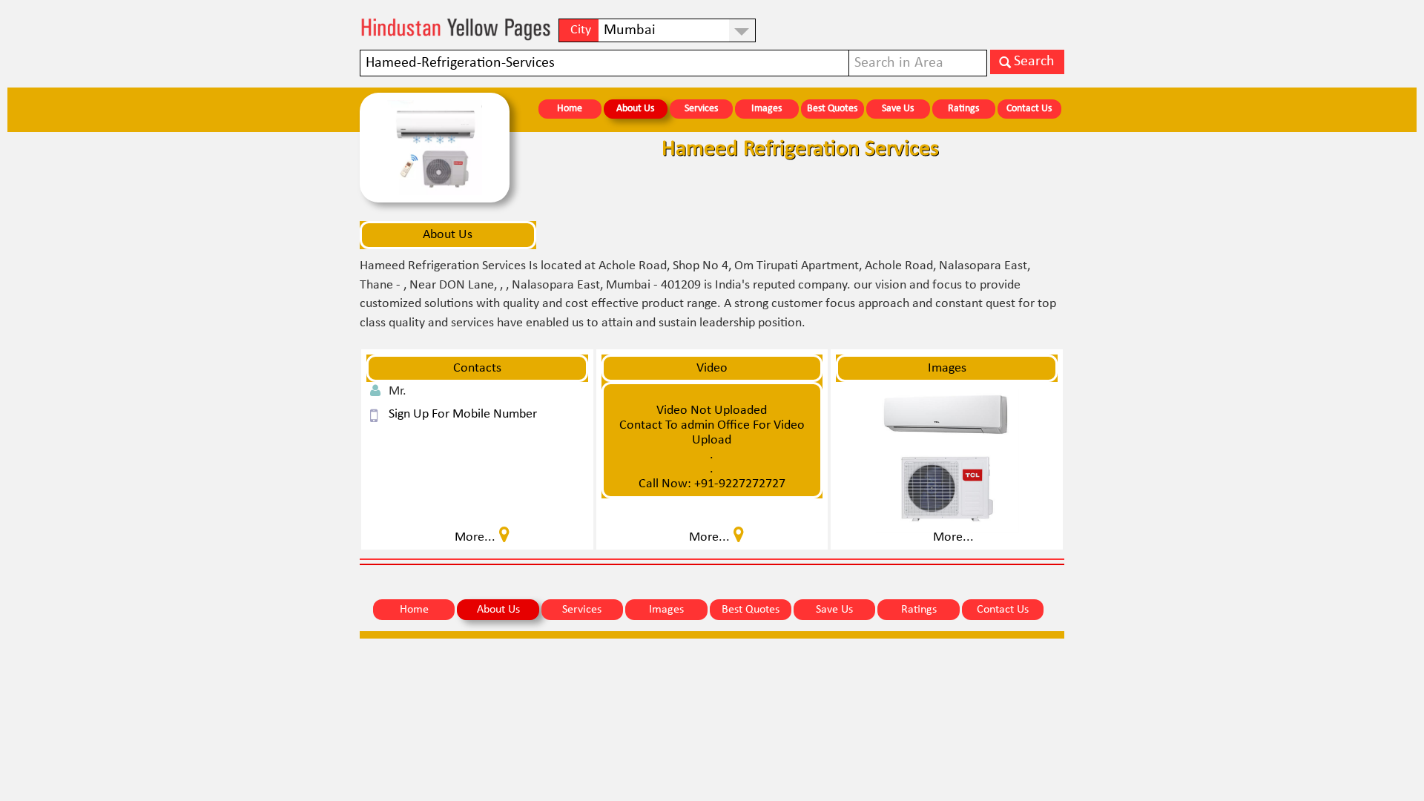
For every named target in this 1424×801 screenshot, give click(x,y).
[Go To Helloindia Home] (455, 30)
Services (701, 108)
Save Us (898, 108)
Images (766, 108)
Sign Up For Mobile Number (463, 414)
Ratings (963, 108)
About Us (635, 108)
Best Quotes (832, 108)
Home (569, 108)
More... (953, 537)
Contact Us (1029, 108)
